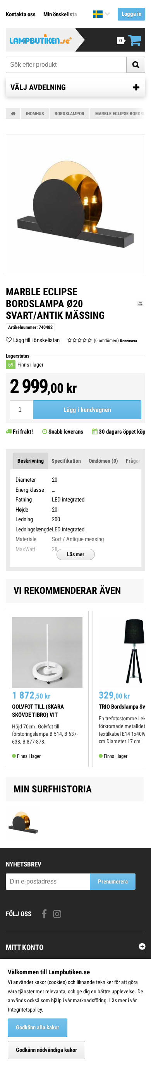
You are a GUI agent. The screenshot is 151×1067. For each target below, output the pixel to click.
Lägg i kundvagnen (87, 409)
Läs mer (75, 554)
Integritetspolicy (25, 1009)
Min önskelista (60, 14)
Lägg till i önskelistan (36, 340)
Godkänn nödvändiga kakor (46, 1049)
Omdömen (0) (103, 461)
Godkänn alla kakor (37, 1027)
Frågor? (134, 461)
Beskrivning (30, 461)
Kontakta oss (21, 14)
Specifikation (66, 461)
